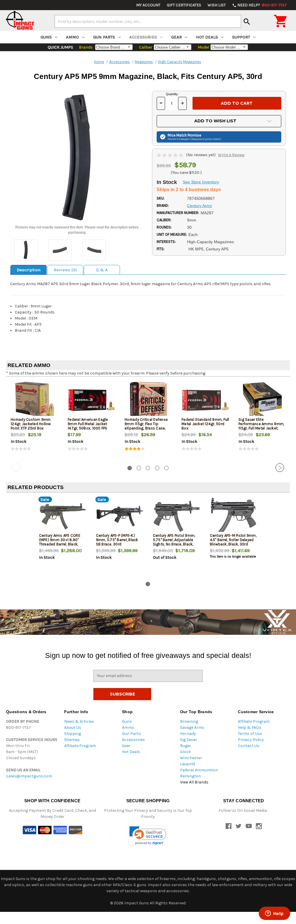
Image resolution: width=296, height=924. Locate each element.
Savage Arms (192, 727)
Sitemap (72, 739)
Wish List (217, 5)
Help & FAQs (249, 727)
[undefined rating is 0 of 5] (170, 154)
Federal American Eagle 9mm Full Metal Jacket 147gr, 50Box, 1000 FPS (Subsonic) (88, 426)
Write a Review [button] (231, 154)
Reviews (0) (65, 269)
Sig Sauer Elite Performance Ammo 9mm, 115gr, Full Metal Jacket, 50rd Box (261, 426)
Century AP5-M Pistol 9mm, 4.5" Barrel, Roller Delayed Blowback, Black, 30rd (233, 539)
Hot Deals (207, 37)
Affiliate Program (80, 745)
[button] (148, 835)
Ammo (72, 37)
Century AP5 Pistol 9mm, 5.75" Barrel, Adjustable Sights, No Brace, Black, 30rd (174, 542)
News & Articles (79, 721)
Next (279, 467)
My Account (148, 5)
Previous (16, 467)
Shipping (72, 733)
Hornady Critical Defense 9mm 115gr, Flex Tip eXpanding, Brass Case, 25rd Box (146, 426)
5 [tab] (166, 468)
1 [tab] (129, 468)
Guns (46, 37)
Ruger (185, 745)
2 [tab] (139, 468)
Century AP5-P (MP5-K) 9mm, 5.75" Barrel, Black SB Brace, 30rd (117, 539)
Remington (190, 776)
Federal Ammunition (199, 770)
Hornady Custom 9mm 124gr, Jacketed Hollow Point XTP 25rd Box (31, 423)
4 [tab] (157, 468)
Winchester (191, 757)
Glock (185, 751)
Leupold (187, 763)
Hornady (188, 733)
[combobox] (148, 21)
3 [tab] (148, 468)
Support (241, 37)
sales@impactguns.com (29, 776)
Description (28, 269)
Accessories (143, 37)
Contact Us (248, 745)
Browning (189, 721)
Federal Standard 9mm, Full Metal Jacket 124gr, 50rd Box (205, 423)
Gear (176, 37)
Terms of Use (250, 733)
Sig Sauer (188, 739)
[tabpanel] (34, 421)
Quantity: (172, 94)
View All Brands (194, 782)
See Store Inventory (201, 182)
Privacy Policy (251, 739)
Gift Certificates (184, 5)
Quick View (35, 400)
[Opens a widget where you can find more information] (274, 914)
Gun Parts (104, 37)
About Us (72, 727)
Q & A (102, 269)
